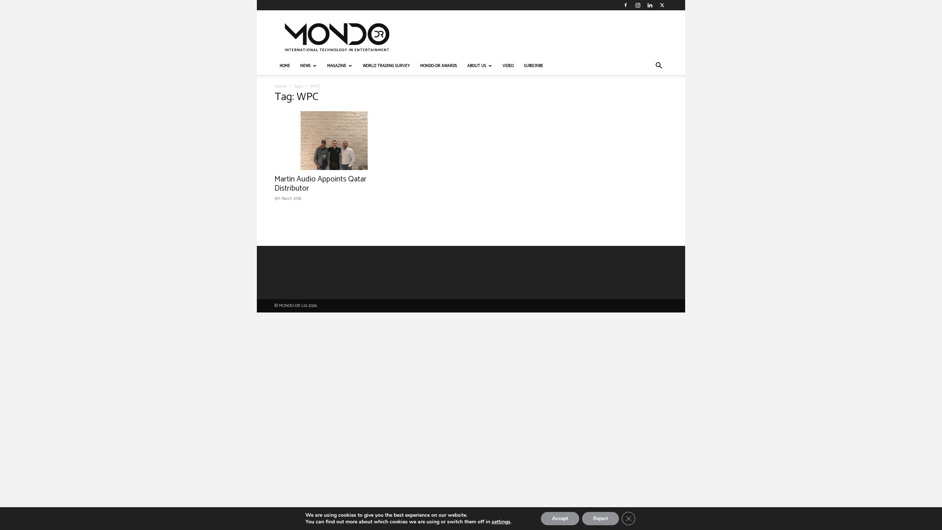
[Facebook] (625, 5)
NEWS (305, 66)
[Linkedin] (649, 5)
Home (281, 86)
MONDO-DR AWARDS (438, 66)
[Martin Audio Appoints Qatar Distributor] (334, 140)
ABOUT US (476, 66)
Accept (560, 518)
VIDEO (508, 66)
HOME (285, 66)
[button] (658, 66)
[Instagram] (637, 5)
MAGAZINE (336, 66)
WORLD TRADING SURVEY (386, 66)
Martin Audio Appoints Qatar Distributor (320, 184)
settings (501, 522)
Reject (600, 518)
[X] (661, 5)
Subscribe (533, 66)
